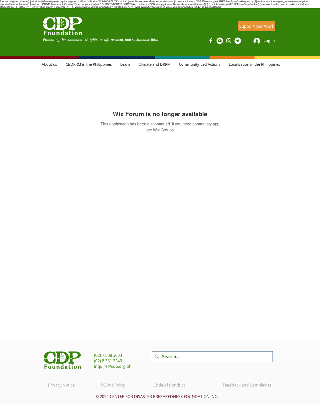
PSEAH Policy (113, 385)
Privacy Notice (61, 385)
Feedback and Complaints (247, 385)
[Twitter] (237, 40)
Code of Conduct (169, 385)
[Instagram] (229, 40)
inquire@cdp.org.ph (113, 366)
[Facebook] (211, 40)
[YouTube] (219, 40)
